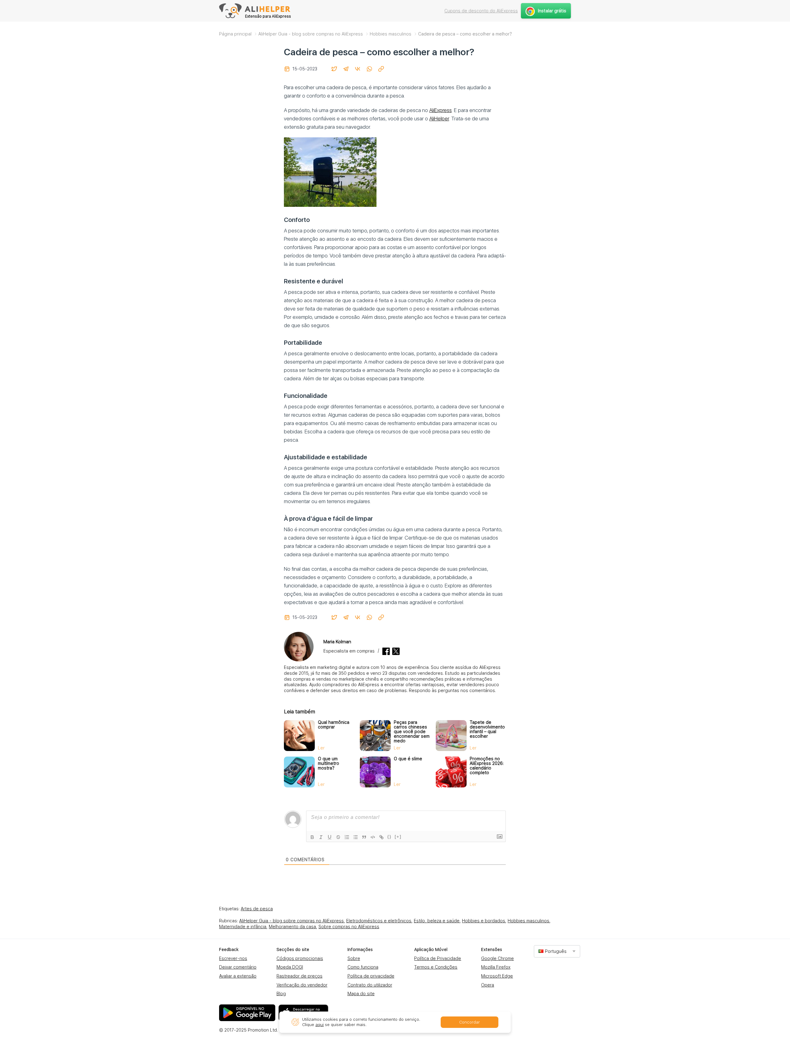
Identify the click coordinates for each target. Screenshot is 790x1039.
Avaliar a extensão (237, 976)
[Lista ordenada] (347, 837)
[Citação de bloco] (364, 837)
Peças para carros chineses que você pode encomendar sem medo (412, 731)
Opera (487, 985)
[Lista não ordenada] (355, 837)
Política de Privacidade (437, 958)
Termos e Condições (435, 967)
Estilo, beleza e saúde (436, 920)
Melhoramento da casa (292, 926)
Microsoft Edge (497, 976)
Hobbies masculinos (528, 920)
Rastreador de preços (299, 976)
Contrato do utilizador (369, 985)
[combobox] (557, 951)
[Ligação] (381, 837)
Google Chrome (497, 958)
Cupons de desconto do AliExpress (481, 10)
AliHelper (439, 118)
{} (389, 836)
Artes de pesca (257, 908)
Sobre (353, 958)
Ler (321, 747)
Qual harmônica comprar (333, 724)
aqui (319, 1024)
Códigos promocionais (299, 958)
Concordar (469, 1022)
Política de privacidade (370, 976)
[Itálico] (321, 837)
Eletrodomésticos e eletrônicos (378, 920)
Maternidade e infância (242, 926)
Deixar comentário (237, 967)
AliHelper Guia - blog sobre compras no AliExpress (291, 920)
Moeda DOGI (289, 967)
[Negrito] (312, 837)
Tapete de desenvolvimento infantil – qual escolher (487, 729)
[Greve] (338, 837)
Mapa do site (361, 993)
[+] (398, 836)
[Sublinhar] (329, 837)
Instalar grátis (552, 11)
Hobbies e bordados (483, 920)
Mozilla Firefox (495, 967)
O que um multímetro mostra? (328, 763)
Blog (281, 993)
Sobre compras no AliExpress (348, 926)
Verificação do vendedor (301, 985)
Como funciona (362, 967)
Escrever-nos (233, 958)
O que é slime (408, 758)
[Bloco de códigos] (372, 837)
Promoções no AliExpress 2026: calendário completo (487, 765)
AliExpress (440, 110)
